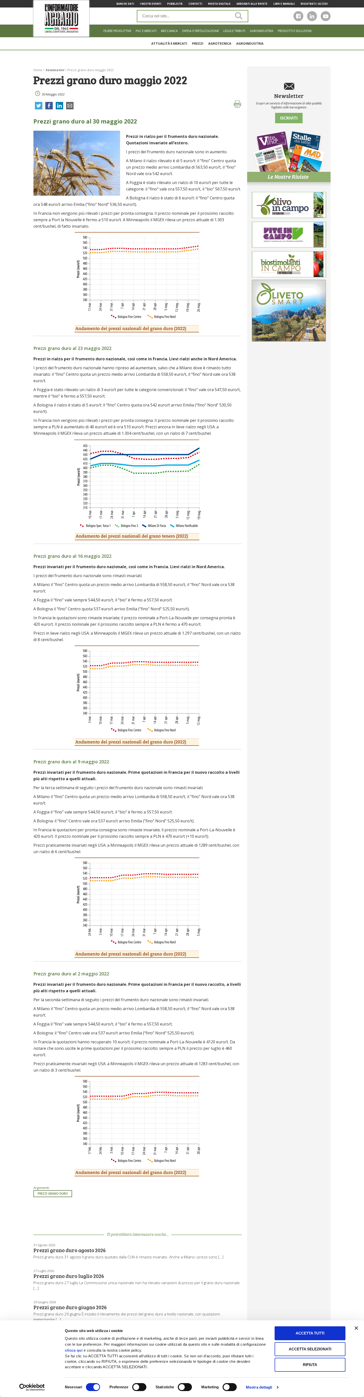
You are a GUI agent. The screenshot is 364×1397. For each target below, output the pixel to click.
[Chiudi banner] (356, 1328)
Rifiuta (310, 1365)
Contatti (195, 3)
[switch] (139, 1387)
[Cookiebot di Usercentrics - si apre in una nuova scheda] (32, 1387)
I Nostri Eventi (150, 3)
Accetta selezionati (310, 1349)
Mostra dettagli (259, 1387)
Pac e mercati (146, 31)
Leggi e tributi (234, 31)
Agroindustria (261, 31)
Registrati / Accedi (314, 3)
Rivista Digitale (219, 3)
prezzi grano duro (53, 1193)
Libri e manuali (284, 3)
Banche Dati (125, 3)
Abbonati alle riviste (251, 3)
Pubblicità (174, 3)
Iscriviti (289, 118)
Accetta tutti (310, 1333)
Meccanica (169, 31)
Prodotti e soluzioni (295, 31)
